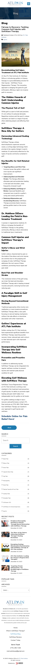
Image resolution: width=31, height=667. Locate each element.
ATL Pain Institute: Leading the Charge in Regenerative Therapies (20, 557)
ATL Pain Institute (23, 658)
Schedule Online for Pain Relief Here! (14, 418)
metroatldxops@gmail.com (15, 651)
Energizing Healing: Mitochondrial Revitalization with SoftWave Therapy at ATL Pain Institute (20, 546)
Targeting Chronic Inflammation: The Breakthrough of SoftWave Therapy (20, 568)
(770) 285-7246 (15, 648)
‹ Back (9, 428)
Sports (5, 39)
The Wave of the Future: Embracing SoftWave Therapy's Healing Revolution (19, 535)
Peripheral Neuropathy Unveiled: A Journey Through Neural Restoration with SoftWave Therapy (20, 523)
